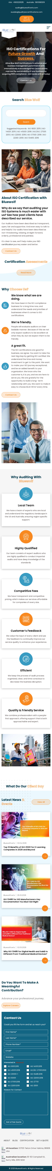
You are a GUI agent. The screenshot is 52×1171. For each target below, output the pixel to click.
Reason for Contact (13, 1090)
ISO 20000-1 (13, 1074)
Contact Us (11, 251)
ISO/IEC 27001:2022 (38, 1070)
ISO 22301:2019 (14, 1085)
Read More (28, 272)
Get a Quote (42, 1140)
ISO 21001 (34, 1085)
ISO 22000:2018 (36, 1078)
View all (41, 802)
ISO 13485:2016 (36, 1074)
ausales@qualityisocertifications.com (26, 12)
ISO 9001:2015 (13, 1066)
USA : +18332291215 (16, 2)
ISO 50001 (12, 1078)
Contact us (26, 80)
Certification (27, 1140)
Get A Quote (26, 19)
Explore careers (11, 1005)
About (7, 1140)
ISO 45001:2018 (14, 1070)
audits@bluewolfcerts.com (26, 8)
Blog (15, 1140)
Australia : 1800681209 (36, 2)
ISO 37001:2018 (14, 1082)
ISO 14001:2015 (36, 1066)
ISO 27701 (34, 1082)
